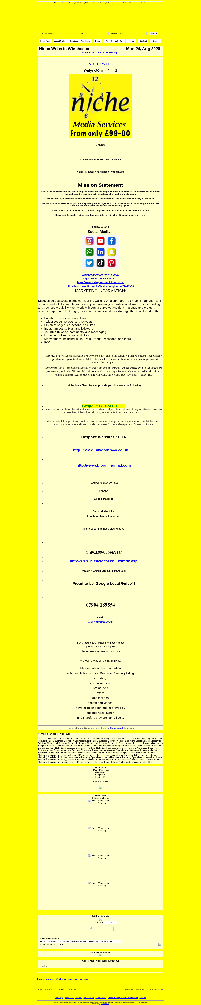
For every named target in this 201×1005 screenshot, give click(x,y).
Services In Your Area (80, 41)
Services (78, 998)
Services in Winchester (55, 979)
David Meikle (158, 989)
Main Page (59, 998)
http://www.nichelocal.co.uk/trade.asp (104, 561)
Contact (143, 41)
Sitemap (143, 998)
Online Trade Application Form (119, 998)
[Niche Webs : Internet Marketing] (100, 811)
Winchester (88, 52)
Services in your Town (78, 979)
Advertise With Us (114, 41)
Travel (97, 41)
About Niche (59, 41)
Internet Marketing (107, 52)
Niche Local (105, 1004)
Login (155, 41)
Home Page (45, 41)
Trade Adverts (101, 998)
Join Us (130, 41)
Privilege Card (89, 998)
